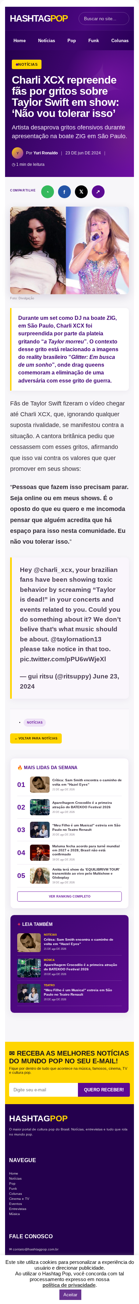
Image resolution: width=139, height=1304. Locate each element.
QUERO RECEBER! (104, 1089)
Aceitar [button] (70, 1294)
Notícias (46, 40)
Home (19, 40)
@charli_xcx (53, 569)
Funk (93, 40)
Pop (71, 40)
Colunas (120, 40)
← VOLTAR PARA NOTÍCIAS (36, 738)
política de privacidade (69, 1285)
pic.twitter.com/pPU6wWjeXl (63, 659)
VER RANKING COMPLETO (69, 896)
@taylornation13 (76, 639)
